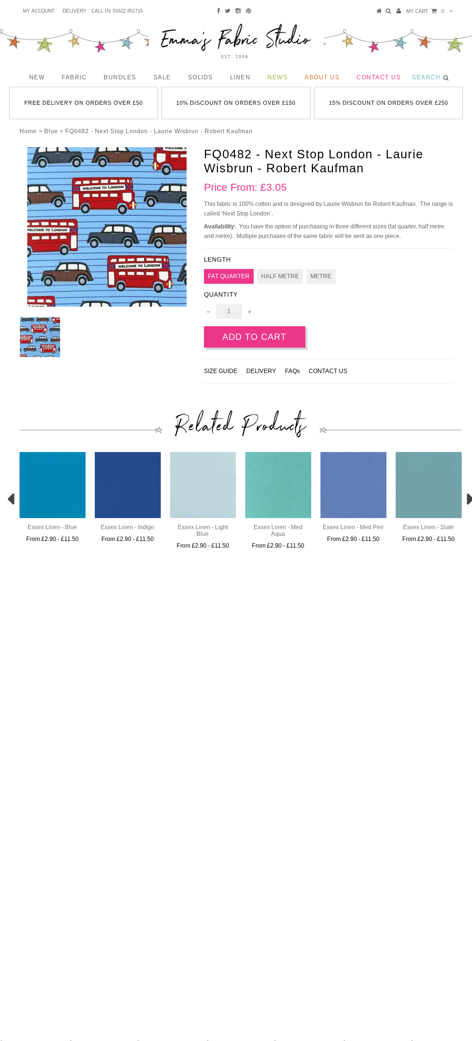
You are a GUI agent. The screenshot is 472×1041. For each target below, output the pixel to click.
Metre (321, 276)
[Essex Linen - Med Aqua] (278, 516)
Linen (240, 77)
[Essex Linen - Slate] (429, 516)
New (37, 77)
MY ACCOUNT (39, 11)
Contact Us (379, 77)
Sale (162, 77)
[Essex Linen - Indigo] (128, 516)
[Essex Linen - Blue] (53, 516)
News (277, 77)
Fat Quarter (229, 276)
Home (28, 131)
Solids (200, 77)
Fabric (74, 77)
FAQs (292, 371)
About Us (322, 77)
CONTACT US (328, 371)
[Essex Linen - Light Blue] (203, 516)
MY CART (425, 11)
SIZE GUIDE (220, 371)
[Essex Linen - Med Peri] (353, 516)
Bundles (120, 77)
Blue (51, 131)
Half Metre (280, 276)
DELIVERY (75, 11)
